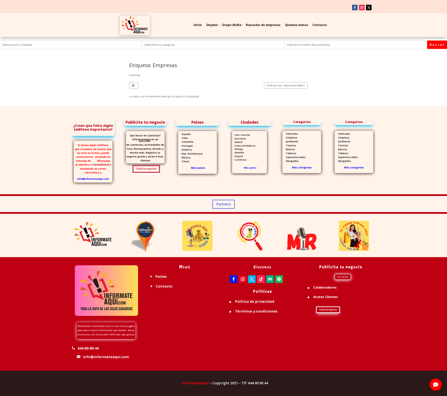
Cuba (185, 138)
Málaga (237, 149)
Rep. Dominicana (190, 153)
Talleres (289, 153)
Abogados (290, 161)
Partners (223, 204)
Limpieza (289, 137)
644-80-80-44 (88, 348)
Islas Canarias (241, 134)
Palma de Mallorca (243, 145)
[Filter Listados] (133, 85)
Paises (161, 276)
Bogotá (237, 156)
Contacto (319, 25)
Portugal (185, 145)
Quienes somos (296, 25)
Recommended (284, 85)
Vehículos (290, 133)
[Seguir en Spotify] (279, 279)
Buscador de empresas (263, 25)
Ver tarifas (342, 276)
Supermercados (294, 157)
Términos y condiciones (256, 311)
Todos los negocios (146, 168)
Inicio (197, 25)
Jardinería (290, 141)
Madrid (237, 141)
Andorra (185, 149)
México (184, 157)
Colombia (187, 141)
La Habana (239, 159)
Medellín (238, 152)
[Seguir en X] (252, 279)
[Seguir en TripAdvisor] (270, 279)
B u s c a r (437, 45)
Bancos (288, 149)
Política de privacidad (254, 301)
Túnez (183, 161)
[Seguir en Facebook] (355, 7)
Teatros (289, 145)
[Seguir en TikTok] (261, 279)
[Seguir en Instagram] (243, 279)
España (184, 134)
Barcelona (239, 138)
